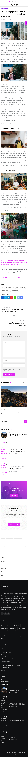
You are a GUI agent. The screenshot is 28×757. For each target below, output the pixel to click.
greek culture (4, 543)
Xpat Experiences (5, 681)
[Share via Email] (21, 297)
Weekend (4, 676)
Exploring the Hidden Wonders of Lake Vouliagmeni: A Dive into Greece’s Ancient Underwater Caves (16, 323)
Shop (2, 571)
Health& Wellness (13, 466)
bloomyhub (14, 754)
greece (24, 540)
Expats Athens (18, 537)
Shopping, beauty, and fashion (9, 658)
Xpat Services (4, 679)
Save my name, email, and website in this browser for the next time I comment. (13, 370)
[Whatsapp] (15, 297)
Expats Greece (5, 540)
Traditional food (14, 290)
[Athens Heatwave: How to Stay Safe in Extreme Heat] (4, 469)
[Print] (18, 297)
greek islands (12, 543)
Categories (3, 564)
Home (2, 557)
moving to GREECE (6, 546)
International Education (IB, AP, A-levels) (11, 665)
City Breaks (4, 671)
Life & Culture (4, 409)
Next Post (22, 320)
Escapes (3, 670)
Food (3, 287)
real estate (14, 546)
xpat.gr (4, 19)
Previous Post (7, 307)
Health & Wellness (6, 661)
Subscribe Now (14, 524)
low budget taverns (10, 287)
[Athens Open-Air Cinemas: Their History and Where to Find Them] (4, 435)
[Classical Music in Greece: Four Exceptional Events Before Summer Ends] (4, 450)
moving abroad (20, 543)
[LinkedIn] (8, 297)
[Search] (26, 4)
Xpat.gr (24, 546)
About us (3, 590)
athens (3, 537)
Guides (2, 648)
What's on (4, 656)
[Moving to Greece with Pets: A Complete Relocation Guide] (4, 737)
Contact (2, 575)
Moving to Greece (6, 649)
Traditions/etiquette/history (8, 652)
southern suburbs (5, 290)
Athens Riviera (10, 537)
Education (3, 663)
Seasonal (4, 674)
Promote (8, 590)
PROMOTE (14, 495)
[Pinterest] (11, 297)
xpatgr (3, 549)
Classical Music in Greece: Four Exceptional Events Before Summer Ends (17, 451)
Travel (19, 546)
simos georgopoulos (20, 287)
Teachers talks (5, 667)
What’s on (18, 448)
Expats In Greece (13, 540)
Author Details (4, 568)
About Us (3, 561)
